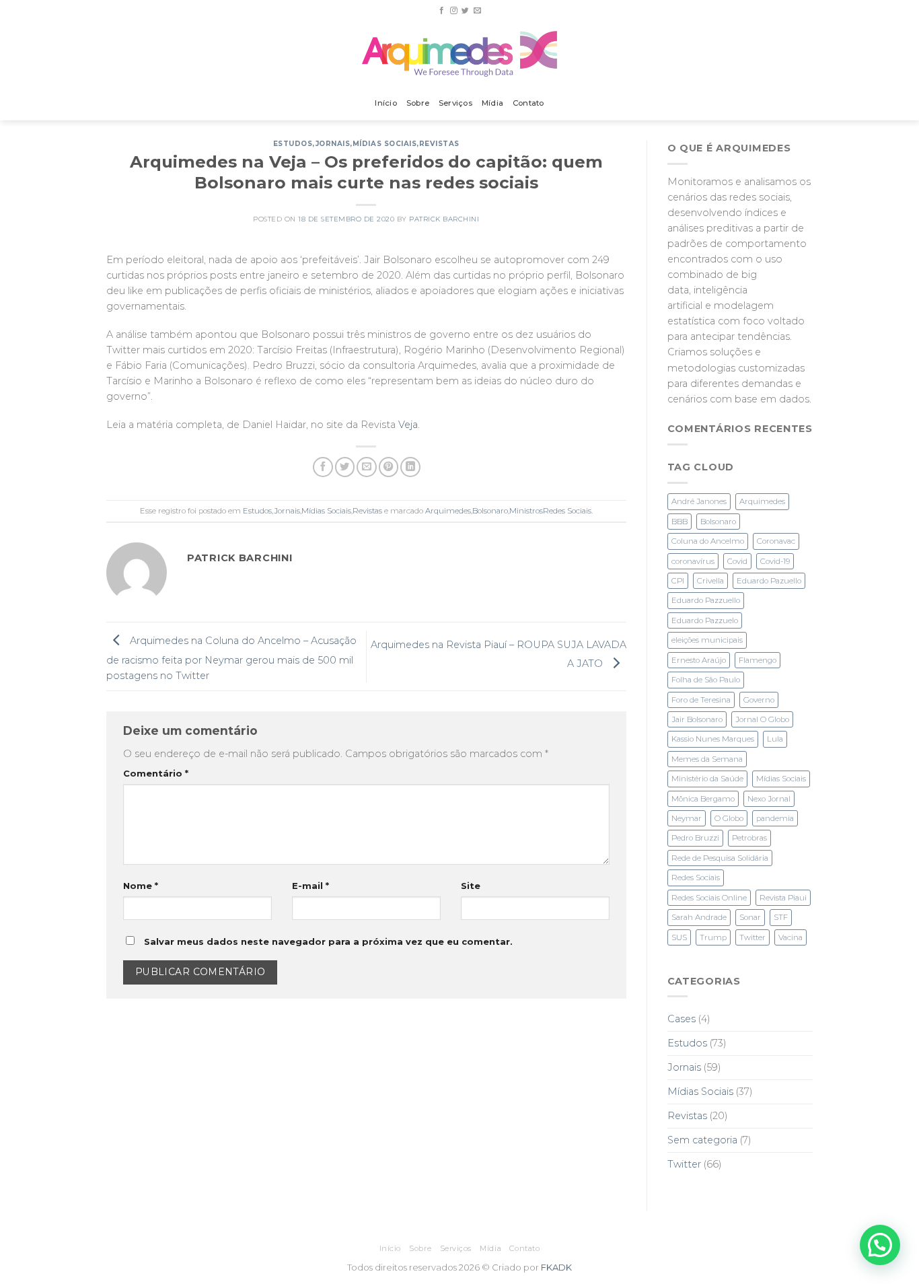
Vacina (790, 937)
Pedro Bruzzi (695, 838)
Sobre (417, 103)
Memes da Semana (707, 759)
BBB (679, 521)
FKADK (556, 1267)
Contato (528, 103)
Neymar (686, 818)
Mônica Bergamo (703, 799)
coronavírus (692, 561)
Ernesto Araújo (698, 660)
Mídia (492, 103)
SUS (679, 937)
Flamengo (757, 660)
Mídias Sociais (384, 143)
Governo (758, 700)
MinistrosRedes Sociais (550, 510)
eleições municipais (707, 640)
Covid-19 (775, 561)
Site (470, 885)
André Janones (699, 501)
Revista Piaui (783, 897)
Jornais (333, 143)
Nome (140, 885)
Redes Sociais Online (709, 897)
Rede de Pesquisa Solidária (719, 858)
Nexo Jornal (769, 799)
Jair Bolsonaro (697, 719)
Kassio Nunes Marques (712, 739)
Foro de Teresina (701, 700)
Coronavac (776, 541)
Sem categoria (702, 1140)
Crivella (710, 580)
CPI (677, 580)
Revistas (439, 143)
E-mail (310, 885)
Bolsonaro (490, 510)
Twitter (752, 937)
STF (781, 917)
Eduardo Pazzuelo (704, 620)
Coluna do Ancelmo (707, 541)
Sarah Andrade (699, 917)
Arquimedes (448, 510)
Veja (408, 425)
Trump (713, 937)
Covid (737, 561)
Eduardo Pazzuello (705, 600)
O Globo (728, 818)
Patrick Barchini (444, 219)
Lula (775, 739)
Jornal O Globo (762, 719)
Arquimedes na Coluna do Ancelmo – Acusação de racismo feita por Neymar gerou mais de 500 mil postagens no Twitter (231, 658)
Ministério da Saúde (707, 778)
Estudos (293, 143)
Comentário (155, 773)
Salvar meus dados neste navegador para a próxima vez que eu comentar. (328, 941)
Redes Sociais (695, 877)
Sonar (750, 917)
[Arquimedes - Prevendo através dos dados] (460, 54)
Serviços (455, 103)
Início (385, 103)
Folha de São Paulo (705, 679)
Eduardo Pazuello (769, 580)
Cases (681, 1019)
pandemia (775, 818)
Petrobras (749, 838)
